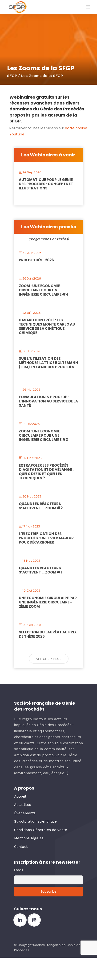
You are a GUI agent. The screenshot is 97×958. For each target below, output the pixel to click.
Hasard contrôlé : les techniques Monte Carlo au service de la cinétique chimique (47, 326)
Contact (21, 847)
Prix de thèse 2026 (36, 260)
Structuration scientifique (35, 821)
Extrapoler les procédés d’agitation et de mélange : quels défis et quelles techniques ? (46, 472)
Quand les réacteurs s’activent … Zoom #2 (41, 505)
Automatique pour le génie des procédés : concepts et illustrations (46, 184)
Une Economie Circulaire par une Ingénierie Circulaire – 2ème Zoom (48, 602)
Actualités (22, 805)
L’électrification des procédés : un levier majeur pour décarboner (46, 538)
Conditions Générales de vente (40, 830)
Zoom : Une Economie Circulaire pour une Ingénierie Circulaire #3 (43, 435)
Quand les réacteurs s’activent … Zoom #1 (40, 570)
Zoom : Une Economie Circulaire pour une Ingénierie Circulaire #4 (43, 290)
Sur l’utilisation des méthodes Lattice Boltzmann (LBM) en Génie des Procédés (48, 362)
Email (18, 870)
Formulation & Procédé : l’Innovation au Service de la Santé (48, 401)
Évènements (25, 813)
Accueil (20, 796)
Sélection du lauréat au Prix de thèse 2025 (48, 634)
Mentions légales (29, 838)
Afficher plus (48, 659)
